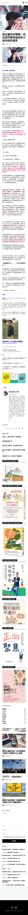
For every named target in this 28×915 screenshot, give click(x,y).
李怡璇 (3, 868)
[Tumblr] (16, 428)
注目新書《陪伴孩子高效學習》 (9, 560)
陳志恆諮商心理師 (7, 44)
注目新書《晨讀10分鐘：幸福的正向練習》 (12, 523)
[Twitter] (6, 428)
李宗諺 (3, 858)
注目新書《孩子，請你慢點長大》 (10, 461)
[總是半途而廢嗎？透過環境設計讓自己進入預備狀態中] (14, 790)
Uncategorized (6, 775)
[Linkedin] (10, 428)
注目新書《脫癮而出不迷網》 (9, 599)
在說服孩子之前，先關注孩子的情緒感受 (12, 456)
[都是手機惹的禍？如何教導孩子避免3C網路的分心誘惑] (14, 741)
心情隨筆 (4, 387)
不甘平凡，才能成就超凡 (12, 777)
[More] (22, 428)
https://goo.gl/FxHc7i (9, 343)
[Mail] (16, 907)
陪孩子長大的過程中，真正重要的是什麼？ (12, 445)
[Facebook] (9, 419)
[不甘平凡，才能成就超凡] (14, 766)
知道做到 (4, 31)
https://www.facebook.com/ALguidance (12, 351)
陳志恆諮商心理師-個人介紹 (19, 855)
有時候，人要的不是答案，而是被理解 (11, 437)
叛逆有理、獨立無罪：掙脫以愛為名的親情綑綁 (13, 358)
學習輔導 (4, 749)
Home (9, 868)
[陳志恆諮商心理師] (3, 44)
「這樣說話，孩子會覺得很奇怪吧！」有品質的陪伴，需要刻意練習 (20, 730)
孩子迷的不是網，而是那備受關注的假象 (15, 885)
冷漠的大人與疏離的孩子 (12, 877)
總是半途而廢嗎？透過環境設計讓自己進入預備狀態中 (13, 801)
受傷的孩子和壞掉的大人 (8, 363)
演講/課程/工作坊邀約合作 (19, 849)
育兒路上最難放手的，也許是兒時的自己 (8, 729)
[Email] (13, 428)
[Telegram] (19, 428)
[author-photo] (3, 756)
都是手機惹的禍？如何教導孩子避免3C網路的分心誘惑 (13, 752)
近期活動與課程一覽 (7, 441)
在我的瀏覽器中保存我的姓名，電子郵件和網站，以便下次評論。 (15, 837)
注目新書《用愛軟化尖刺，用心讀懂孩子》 (12, 485)
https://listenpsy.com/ (13, 394)
